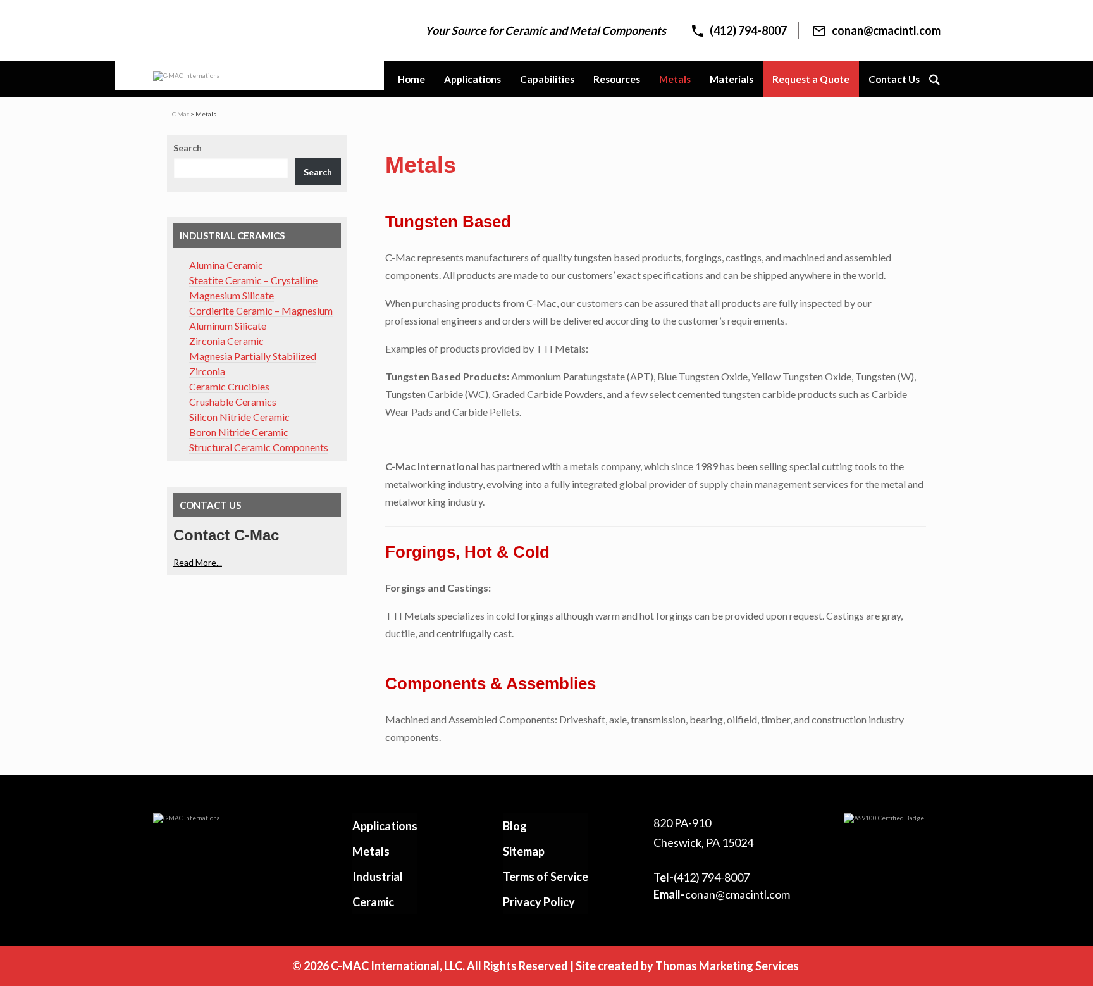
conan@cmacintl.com (721, 894)
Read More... (197, 562)
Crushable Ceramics (232, 402)
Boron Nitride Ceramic (238, 432)
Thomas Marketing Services (727, 966)
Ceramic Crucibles (229, 386)
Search (187, 147)
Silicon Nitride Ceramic (239, 417)
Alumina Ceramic (226, 265)
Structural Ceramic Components (258, 447)
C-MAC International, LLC (396, 966)
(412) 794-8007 (701, 877)
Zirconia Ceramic (226, 341)
